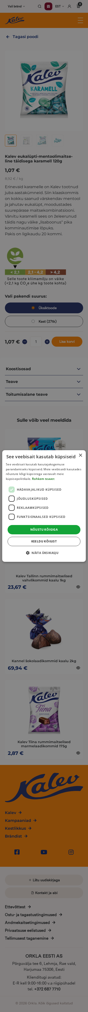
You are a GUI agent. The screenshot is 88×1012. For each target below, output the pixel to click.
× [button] (80, 455)
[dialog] (44, 506)
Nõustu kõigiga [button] (44, 529)
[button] (44, 553)
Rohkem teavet (43, 479)
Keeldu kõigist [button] (44, 541)
